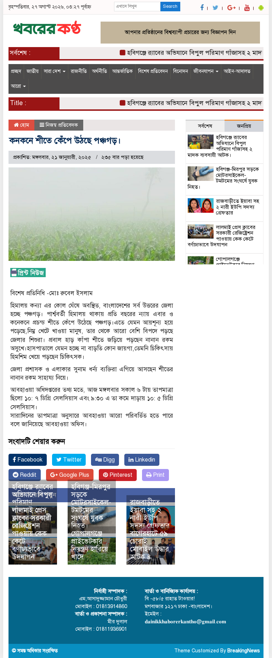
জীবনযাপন (204, 71)
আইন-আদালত (237, 71)
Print (158, 475)
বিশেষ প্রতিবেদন (153, 71)
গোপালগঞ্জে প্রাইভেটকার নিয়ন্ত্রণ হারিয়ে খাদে (89, 545)
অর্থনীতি (99, 71)
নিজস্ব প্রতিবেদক (62, 125)
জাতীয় (33, 71)
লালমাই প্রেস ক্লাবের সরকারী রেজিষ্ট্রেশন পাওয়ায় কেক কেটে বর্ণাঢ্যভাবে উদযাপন (31, 533)
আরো (16, 86)
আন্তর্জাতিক (122, 71)
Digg (108, 459)
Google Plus (73, 475)
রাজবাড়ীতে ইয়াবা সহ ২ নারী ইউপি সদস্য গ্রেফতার (150, 514)
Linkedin (144, 459)
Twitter (71, 459)
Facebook (29, 459)
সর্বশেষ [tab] (205, 126)
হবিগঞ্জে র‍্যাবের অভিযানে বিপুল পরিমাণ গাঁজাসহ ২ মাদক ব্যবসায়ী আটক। (220, 146)
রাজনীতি (79, 71)
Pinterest (120, 475)
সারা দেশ (53, 71)
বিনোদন (180, 71)
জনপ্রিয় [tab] (244, 126)
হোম (24, 125)
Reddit (27, 475)
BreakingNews (243, 651)
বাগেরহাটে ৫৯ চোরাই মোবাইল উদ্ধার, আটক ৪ (150, 545)
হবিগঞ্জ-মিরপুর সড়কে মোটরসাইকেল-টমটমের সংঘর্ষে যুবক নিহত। (91, 506)
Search (170, 6)
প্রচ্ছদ (16, 71)
